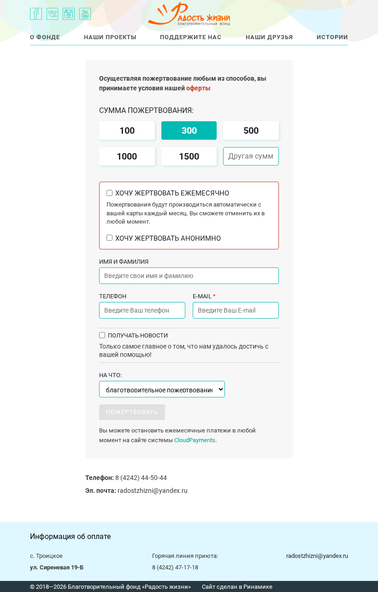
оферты (198, 88)
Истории (332, 37)
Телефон (112, 296)
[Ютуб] (85, 14)
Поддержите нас (191, 37)
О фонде (45, 37)
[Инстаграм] (69, 14)
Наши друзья (269, 37)
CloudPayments (194, 440)
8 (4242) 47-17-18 (175, 567)
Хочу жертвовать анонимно (168, 238)
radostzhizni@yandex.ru (136, 490)
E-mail (204, 296)
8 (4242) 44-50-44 (126, 477)
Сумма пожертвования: (146, 110)
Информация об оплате (70, 536)
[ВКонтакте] (53, 14)
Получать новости (138, 335)
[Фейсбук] (36, 14)
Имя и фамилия (123, 262)
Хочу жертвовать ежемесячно (172, 193)
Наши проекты (110, 37)
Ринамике (257, 586)
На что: (110, 375)
